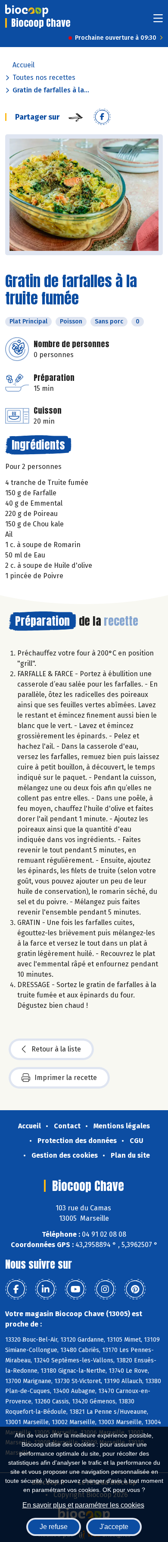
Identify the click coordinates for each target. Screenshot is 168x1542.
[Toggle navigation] (158, 21)
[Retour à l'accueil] (26, 10)
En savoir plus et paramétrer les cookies (83, 1505)
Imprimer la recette (65, 1077)
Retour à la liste (56, 1049)
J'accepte (114, 1526)
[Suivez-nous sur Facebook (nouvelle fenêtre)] (16, 1289)
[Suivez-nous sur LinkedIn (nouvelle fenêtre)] (45, 1289)
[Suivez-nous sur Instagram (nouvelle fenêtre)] (105, 1289)
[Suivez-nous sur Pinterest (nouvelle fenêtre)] (135, 1289)
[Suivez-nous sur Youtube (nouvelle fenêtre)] (75, 1289)
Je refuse (54, 1526)
